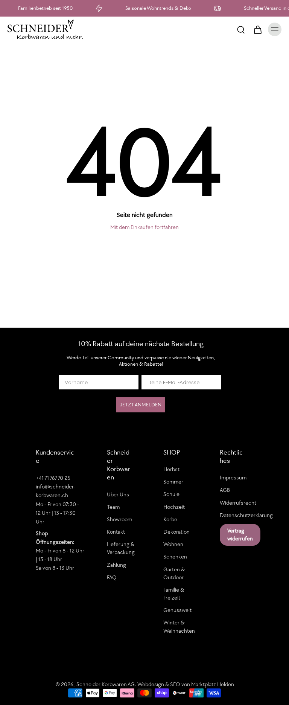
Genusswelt (177, 610)
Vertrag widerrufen (240, 534)
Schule (171, 494)
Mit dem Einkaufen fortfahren (144, 227)
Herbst (171, 469)
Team (113, 507)
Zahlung (116, 565)
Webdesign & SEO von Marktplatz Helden (185, 684)
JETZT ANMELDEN (140, 404)
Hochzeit (174, 507)
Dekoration (176, 531)
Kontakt (116, 531)
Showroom (119, 519)
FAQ (112, 577)
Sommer (173, 481)
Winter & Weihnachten (179, 626)
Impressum (233, 477)
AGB (225, 490)
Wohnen (173, 544)
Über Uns (118, 494)
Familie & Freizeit (173, 593)
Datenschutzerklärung (237, 515)
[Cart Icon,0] (257, 29)
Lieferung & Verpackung (121, 548)
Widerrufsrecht (237, 502)
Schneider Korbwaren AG (105, 684)
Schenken (175, 556)
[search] (241, 29)
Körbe (170, 519)
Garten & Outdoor (174, 573)
